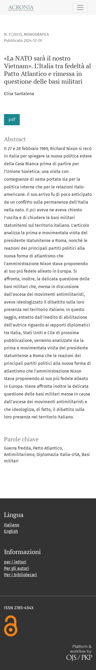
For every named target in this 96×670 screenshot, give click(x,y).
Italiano (11, 524)
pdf (12, 119)
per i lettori (15, 561)
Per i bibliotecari (20, 574)
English (11, 531)
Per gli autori (16, 568)
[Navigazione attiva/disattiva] (80, 7)
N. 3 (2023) (13, 34)
